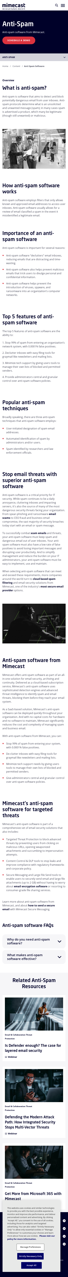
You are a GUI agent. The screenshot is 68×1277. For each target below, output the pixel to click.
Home (5, 66)
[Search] (56, 5)
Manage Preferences (30, 1247)
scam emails (38, 533)
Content (16, 66)
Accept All (31, 1265)
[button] (63, 5)
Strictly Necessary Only (30, 1256)
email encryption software (30, 886)
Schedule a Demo (18, 40)
